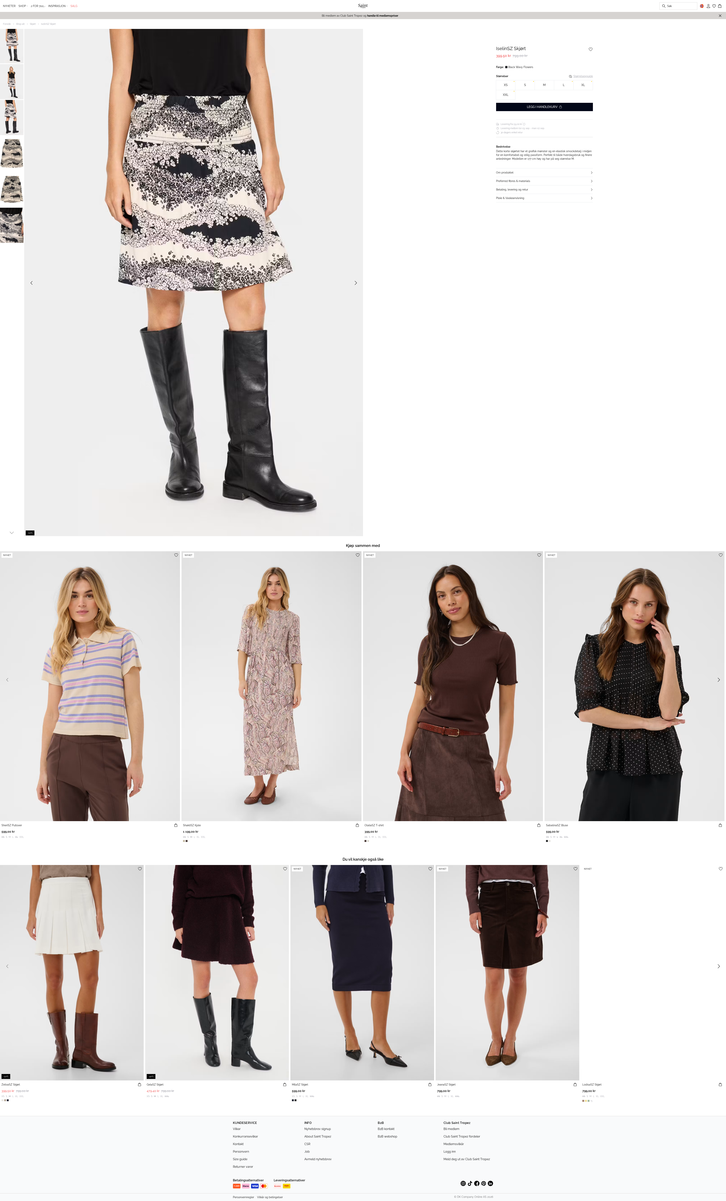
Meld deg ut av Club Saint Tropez (467, 1159)
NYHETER (9, 6)
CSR (307, 1144)
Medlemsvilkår (454, 1144)
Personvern (241, 1151)
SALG (74, 6)
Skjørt (33, 24)
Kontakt (238, 1144)
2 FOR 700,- (38, 6)
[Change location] (702, 6)
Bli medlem (451, 1129)
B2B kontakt (386, 1129)
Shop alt (20, 24)
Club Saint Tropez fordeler (462, 1136)
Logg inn (450, 1151)
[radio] (505, 85)
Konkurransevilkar (245, 1136)
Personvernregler (243, 1197)
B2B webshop (387, 1136)
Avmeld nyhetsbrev (318, 1159)
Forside (7, 24)
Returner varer (243, 1166)
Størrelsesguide (583, 76)
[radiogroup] (544, 90)
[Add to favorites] (590, 49)
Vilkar (237, 1129)
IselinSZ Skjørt (48, 24)
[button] (544, 172)
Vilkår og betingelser (270, 1197)
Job (307, 1151)
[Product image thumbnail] (11, 45)
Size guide (240, 1159)
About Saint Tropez (317, 1136)
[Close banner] (720, 16)
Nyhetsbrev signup (317, 1129)
